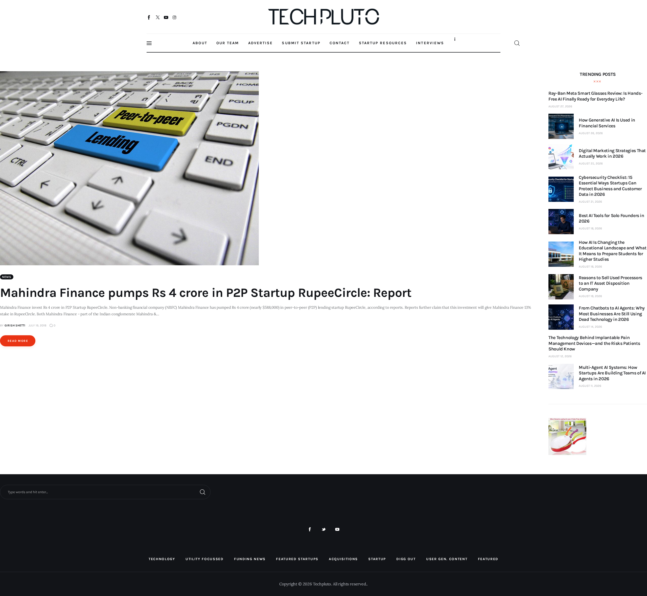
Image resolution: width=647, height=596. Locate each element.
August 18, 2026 (590, 228)
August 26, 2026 (591, 133)
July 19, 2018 (37, 325)
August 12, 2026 (560, 356)
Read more (18, 341)
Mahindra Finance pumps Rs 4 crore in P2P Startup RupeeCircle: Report (205, 292)
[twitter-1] (323, 529)
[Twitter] (157, 17)
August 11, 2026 (590, 386)
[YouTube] (166, 17)
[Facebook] (149, 17)
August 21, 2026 (590, 201)
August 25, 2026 (591, 163)
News (6, 277)
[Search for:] (105, 491)
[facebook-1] (310, 529)
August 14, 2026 (590, 326)
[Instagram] (174, 17)
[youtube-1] (337, 529)
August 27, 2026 (560, 106)
